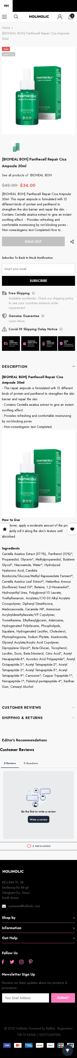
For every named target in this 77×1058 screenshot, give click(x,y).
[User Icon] (59, 16)
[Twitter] (12, 962)
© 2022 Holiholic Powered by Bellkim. (30, 1028)
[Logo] (39, 16)
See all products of (15, 175)
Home (6, 27)
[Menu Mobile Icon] (4, 16)
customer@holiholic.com (24, 906)
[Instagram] (21, 962)
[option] (38, 90)
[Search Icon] (20, 17)
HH (6, 6)
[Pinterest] (30, 962)
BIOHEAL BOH (41, 175)
